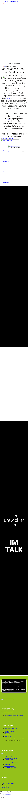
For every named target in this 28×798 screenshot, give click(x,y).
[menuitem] (15, 2)
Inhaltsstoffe (7, 734)
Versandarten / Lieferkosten (10, 758)
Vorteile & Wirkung (9, 731)
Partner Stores (7, 736)
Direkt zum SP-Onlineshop (10, 728)
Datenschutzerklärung (9, 766)
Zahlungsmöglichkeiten (10, 756)
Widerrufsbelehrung (9, 759)
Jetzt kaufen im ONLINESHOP (10, 1)
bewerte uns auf (5, 787)
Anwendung (7, 732)
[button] (14, 348)
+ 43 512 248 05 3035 (8, 711)
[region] (14, 106)
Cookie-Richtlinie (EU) (10, 767)
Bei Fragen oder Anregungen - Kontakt (13, 715)
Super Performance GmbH (7, 783)
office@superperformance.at (10, 713)
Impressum (7, 764)
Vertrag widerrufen (14, 762)
